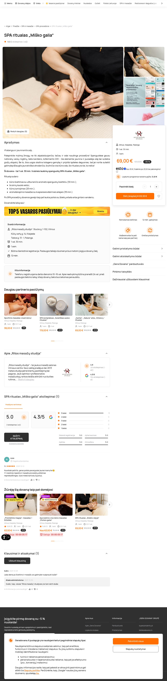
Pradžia (16, 26)
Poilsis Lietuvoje (110, 3)
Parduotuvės (117, 625)
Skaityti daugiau (26, 379)
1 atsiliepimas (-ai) (19, 41)
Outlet (97, 3)
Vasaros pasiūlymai (56, 3)
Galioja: (11, 534)
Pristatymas (117, 630)
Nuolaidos (88, 3)
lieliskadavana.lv (145, 630)
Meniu (9, 3)
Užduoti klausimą (17, 560)
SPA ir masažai (126, 3)
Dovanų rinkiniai (73, 3)
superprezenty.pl (146, 625)
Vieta (38, 3)
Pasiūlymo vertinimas (13, 404)
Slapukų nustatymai (136, 649)
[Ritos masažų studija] (139, 135)
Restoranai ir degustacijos (146, 3)
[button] (109, 305)
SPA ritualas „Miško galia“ (62, 26)
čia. (37, 673)
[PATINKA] (159, 196)
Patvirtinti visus (136, 641)
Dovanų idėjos (24, 3)
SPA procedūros (42, 26)
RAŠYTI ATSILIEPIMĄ (16, 437)
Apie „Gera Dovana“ (93, 625)
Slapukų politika (32, 670)
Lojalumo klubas (91, 630)
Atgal (8, 26)
